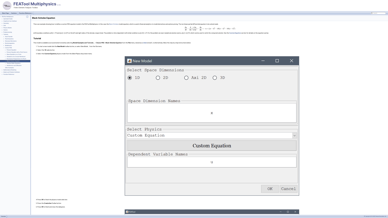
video (145, 43)
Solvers (5, 30)
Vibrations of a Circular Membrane (16, 56)
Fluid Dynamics (9, 39)
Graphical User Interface (10, 21)
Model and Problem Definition (11, 72)
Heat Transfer (9, 36)
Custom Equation (235, 33)
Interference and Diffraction (14, 65)
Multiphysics (8, 45)
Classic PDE (8, 47)
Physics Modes (7, 27)
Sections (14, 13)
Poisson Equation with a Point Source (17, 52)
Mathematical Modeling (9, 70)
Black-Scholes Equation (13, 61)
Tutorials (5, 34)
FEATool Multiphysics (34, 3)
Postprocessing (7, 32)
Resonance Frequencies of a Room (16, 59)
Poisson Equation (11, 50)
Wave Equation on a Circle (14, 54)
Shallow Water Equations (14, 63)
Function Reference (25, 13)
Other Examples (9, 67)
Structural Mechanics (11, 41)
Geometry (6, 23)
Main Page (5, 13)
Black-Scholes (113, 24)
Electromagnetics (10, 43)
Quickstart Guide (8, 19)
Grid (4, 25)
